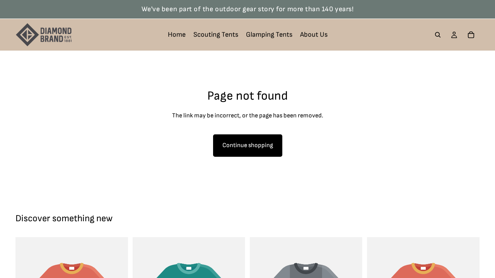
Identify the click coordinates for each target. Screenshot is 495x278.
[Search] (437, 34)
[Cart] (471, 34)
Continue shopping (247, 145)
